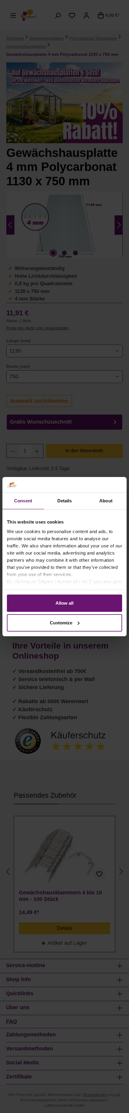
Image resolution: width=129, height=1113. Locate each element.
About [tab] (105, 500)
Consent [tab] (23, 500)
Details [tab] (64, 500)
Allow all (65, 603)
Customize (61, 622)
